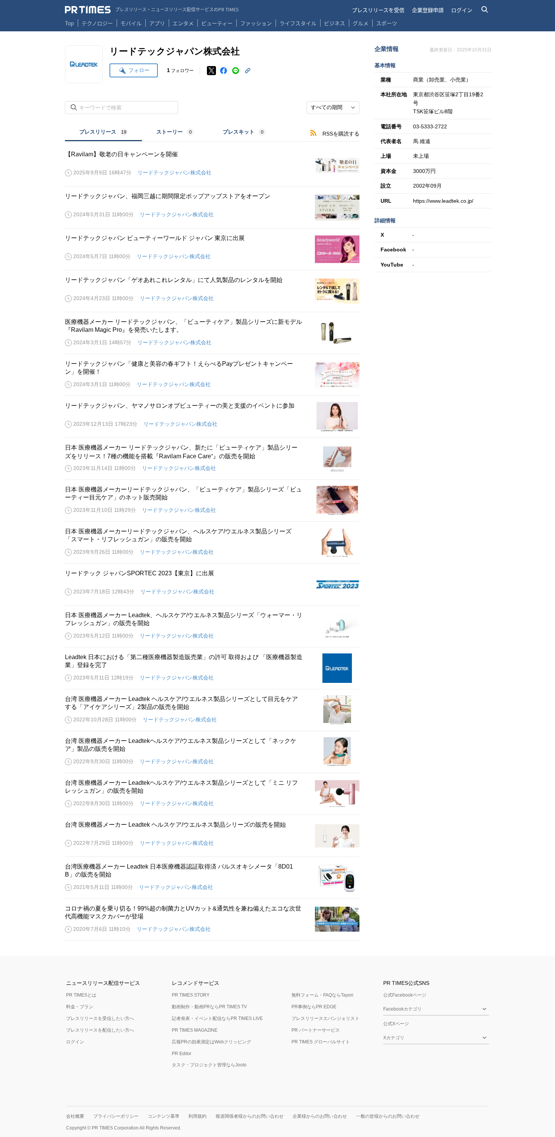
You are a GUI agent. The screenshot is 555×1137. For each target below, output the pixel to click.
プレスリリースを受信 (378, 10)
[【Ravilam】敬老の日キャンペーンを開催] (212, 165)
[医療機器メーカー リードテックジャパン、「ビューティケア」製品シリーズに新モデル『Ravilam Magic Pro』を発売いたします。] (212, 333)
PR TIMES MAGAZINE (194, 1030)
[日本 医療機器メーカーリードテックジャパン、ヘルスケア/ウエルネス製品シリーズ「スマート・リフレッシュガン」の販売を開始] (212, 542)
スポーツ (386, 23)
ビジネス (334, 23)
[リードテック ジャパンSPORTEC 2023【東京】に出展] (212, 584)
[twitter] (211, 70)
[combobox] (333, 107)
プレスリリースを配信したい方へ (100, 1030)
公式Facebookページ (404, 995)
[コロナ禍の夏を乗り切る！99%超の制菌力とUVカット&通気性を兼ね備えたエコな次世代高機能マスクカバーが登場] (212, 919)
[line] (235, 70)
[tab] (103, 132)
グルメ (360, 23)
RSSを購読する (340, 134)
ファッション (256, 23)
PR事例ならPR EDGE (313, 1006)
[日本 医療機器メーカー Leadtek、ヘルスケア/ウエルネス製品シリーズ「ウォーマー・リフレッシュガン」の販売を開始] (212, 626)
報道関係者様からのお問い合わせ (250, 1116)
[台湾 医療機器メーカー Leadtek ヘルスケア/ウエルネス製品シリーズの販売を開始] (212, 836)
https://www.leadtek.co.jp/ (443, 201)
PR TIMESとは (81, 995)
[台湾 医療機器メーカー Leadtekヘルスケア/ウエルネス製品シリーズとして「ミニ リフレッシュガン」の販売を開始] (212, 794)
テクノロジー (97, 23)
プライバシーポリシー (116, 1116)
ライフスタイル (297, 23)
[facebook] (223, 70)
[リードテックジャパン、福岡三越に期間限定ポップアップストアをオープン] (212, 207)
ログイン (461, 10)
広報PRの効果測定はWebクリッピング (211, 1042)
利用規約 (197, 1116)
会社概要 (75, 1116)
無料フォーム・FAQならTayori (322, 995)
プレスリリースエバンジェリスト (325, 1018)
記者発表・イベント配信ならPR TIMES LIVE (217, 1018)
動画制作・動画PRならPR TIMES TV (209, 1006)
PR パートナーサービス (315, 1030)
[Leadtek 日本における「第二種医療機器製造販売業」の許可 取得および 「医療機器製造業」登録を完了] (212, 668)
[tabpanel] (212, 541)
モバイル (131, 23)
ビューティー (217, 23)
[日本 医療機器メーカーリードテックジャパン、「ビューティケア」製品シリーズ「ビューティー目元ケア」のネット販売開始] (212, 500)
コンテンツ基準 (163, 1116)
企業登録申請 (428, 10)
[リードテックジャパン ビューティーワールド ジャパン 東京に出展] (212, 249)
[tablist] (172, 132)
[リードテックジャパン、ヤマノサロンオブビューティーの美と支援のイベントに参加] (212, 417)
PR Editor (181, 1053)
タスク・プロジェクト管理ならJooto (209, 1065)
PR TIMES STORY (191, 995)
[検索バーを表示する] (485, 10)
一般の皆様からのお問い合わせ (387, 1116)
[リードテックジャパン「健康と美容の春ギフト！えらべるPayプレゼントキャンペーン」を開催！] (212, 375)
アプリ (157, 23)
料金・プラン (79, 1006)
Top (69, 23)
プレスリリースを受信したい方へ (100, 1018)
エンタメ (183, 23)
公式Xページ (396, 1023)
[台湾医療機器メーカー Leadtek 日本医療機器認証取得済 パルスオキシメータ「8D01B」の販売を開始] (212, 877)
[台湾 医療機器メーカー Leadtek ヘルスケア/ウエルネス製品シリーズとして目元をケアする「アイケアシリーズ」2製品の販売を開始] (212, 710)
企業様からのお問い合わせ (320, 1116)
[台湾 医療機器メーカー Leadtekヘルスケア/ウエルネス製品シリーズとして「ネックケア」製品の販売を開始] (212, 752)
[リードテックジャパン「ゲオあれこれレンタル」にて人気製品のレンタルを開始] (212, 291)
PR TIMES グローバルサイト (320, 1042)
